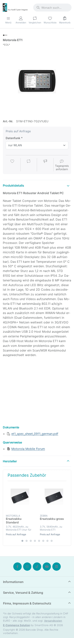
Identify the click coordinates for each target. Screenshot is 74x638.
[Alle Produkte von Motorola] (5, 35)
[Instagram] (27, 566)
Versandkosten (53, 620)
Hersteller (10, 461)
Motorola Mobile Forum (28, 449)
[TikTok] (37, 566)
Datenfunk (13, 138)
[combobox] (52, 7)
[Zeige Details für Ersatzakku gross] (54, 498)
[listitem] (37, 81)
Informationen (13, 582)
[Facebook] (17, 566)
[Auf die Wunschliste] (12, 165)
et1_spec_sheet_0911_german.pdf (34, 434)
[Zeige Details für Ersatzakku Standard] (20, 498)
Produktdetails (13, 185)
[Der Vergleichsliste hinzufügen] (29, 165)
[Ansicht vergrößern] (37, 81)
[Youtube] (47, 566)
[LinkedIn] (56, 566)
